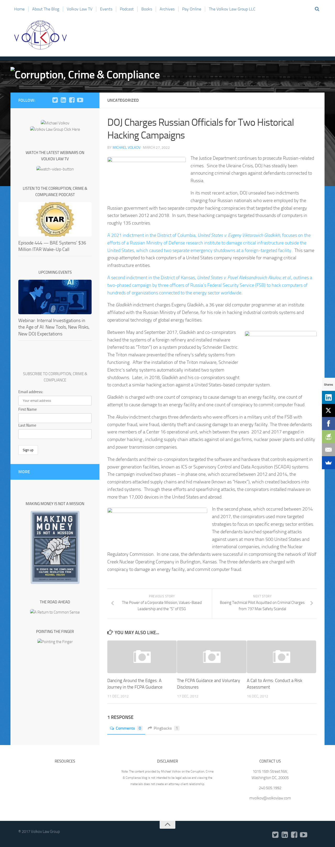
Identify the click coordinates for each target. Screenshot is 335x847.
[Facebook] (72, 100)
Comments (128, 728)
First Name (27, 409)
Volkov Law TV (79, 9)
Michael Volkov (127, 147)
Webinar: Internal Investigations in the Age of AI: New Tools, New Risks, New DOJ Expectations (54, 327)
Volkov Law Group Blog (40, 35)
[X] (328, 410)
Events (106, 9)
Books (146, 9)
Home (19, 9)
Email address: (30, 392)
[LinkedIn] (63, 100)
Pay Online (191, 9)
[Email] (328, 449)
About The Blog (45, 9)
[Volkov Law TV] (80, 100)
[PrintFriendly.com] (328, 436)
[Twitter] (55, 100)
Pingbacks (166, 728)
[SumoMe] (328, 462)
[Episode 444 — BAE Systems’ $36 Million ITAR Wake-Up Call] (55, 219)
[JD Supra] (88, 100)
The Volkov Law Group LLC (232, 9)
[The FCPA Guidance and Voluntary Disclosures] (211, 656)
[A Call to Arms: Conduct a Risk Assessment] (281, 656)
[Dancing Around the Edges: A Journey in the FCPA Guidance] (142, 656)
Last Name (27, 425)
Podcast (127, 9)
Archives (167, 9)
